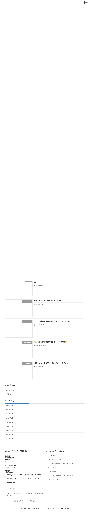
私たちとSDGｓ (11, 488)
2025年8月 (9, 418)
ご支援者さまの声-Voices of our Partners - (62, 463)
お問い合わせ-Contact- (55, 479)
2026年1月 (9, 414)
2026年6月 (9, 405)
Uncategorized (10, 390)
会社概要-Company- (55, 459)
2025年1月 (9, 422)
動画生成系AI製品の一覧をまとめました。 (49, 300)
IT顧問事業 (52, 471)
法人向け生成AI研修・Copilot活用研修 (61, 475)
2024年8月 (9, 439)
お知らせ (8, 394)
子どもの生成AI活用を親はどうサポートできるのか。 (53, 321)
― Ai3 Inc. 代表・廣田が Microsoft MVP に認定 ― (22, 501)
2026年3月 (9, 410)
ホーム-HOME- (52, 455)
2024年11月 (10, 430)
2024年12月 (10, 426)
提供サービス (52, 467)
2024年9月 (9, 435)
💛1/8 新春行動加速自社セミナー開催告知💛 (50, 342)
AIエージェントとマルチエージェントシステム (51, 363)
